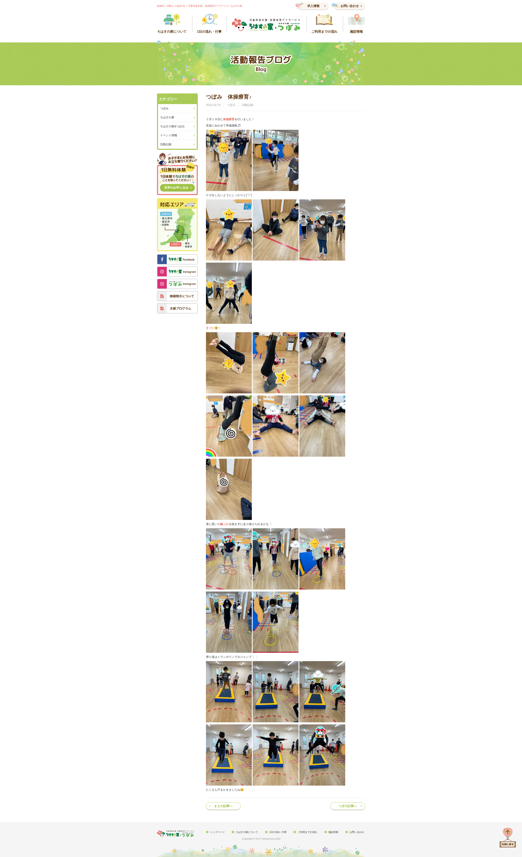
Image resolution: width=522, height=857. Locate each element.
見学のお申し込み (176, 187)
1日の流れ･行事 (277, 832)
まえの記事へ (223, 806)
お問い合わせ (350, 6)
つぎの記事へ (347, 806)
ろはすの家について (247, 832)
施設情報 (333, 832)
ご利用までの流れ (307, 832)
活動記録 (247, 105)
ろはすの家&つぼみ (172, 126)
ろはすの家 (167, 117)
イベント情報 (168, 135)
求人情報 (313, 6)
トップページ (217, 832)
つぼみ (231, 105)
